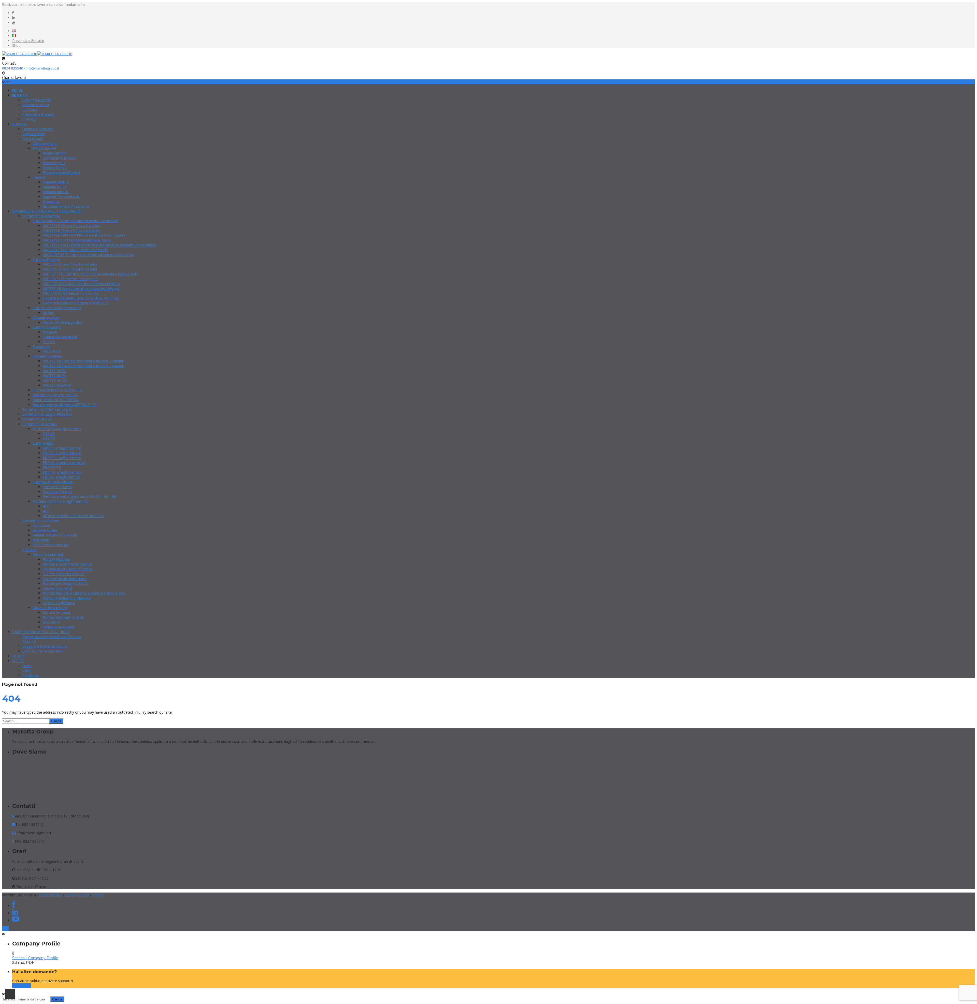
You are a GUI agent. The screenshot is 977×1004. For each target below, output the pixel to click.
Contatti (29, 119)
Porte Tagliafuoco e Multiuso (67, 598)
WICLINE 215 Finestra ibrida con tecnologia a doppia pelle (90, 274)
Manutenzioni (33, 133)
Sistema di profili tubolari (53, 481)
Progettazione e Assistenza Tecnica (51, 636)
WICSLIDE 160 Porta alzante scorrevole (75, 249)
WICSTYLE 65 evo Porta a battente (71, 225)
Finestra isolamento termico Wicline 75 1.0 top (81, 298)
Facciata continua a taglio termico (61, 501)
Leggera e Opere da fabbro (44, 646)
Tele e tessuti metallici (51, 544)
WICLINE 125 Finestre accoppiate (70, 278)
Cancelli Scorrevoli (58, 588)
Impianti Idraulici (56, 191)
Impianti (39, 177)
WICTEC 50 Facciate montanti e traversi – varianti (83, 361)
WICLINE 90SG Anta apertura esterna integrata (81, 283)
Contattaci (21, 985)
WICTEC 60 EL (54, 375)
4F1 (46, 506)
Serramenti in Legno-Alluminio (47, 414)
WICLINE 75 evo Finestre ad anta (70, 269)
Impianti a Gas (54, 187)
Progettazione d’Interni (61, 172)
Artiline (48, 312)
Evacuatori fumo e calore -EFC (58, 390)
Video (27, 670)
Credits (98, 895)
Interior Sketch (55, 167)
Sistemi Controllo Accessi (63, 573)
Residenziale (32, 138)
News (27, 665)
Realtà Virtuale (54, 153)
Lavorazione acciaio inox (42, 651)
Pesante (29, 641)
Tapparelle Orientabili (60, 336)
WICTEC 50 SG (55, 380)
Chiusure (29, 549)
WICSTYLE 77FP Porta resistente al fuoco (77, 240)
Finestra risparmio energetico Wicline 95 (76, 303)
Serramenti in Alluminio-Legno (47, 409)
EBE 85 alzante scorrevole (64, 462)
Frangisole (41, 346)
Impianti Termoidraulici (61, 196)
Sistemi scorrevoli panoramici (57, 307)
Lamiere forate (45, 530)
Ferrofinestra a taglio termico (57, 428)
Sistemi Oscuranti (47, 327)
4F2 (46, 510)
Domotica (51, 201)
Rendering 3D (54, 162)
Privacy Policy (50, 895)
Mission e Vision (35, 104)
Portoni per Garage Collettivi (66, 583)
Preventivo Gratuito (28, 40)
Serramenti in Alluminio (41, 216)
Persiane (50, 332)
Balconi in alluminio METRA (55, 394)
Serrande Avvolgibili (59, 627)
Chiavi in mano (45, 143)
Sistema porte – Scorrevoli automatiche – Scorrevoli (75, 220)
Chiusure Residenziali (50, 607)
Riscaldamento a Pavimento (66, 206)
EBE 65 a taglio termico (62, 448)
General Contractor (38, 128)
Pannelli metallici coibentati (55, 535)
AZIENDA (20, 95)
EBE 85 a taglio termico (62, 457)
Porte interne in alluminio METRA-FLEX (64, 404)
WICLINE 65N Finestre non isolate (71, 293)
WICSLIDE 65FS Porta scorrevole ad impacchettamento (88, 254)
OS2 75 (49, 438)
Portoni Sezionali (56, 559)
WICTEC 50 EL (54, 370)
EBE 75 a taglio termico (62, 452)
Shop (16, 45)
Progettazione (44, 148)
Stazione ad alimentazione (64, 578)
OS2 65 (49, 433)
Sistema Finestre (46, 259)
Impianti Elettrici (56, 182)
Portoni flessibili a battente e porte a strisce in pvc (84, 593)
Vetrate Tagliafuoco (59, 602)
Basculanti (51, 622)
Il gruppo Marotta (36, 99)
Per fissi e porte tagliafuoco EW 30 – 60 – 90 (79, 496)
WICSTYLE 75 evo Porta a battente (71, 230)
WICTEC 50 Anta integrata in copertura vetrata (81, 288)
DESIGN (18, 656)
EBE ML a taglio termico (63, 472)
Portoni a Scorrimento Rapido (67, 564)
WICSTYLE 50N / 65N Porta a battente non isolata (84, 235)
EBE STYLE (52, 467)
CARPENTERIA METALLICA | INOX (40, 631)
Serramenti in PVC (37, 419)
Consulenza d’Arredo (60, 157)
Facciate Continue (47, 356)
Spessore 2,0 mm (57, 491)
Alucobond (41, 525)
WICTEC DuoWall (57, 385)
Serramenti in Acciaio (39, 423)
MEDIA (18, 660)
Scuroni (49, 341)
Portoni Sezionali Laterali (63, 617)
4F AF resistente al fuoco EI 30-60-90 (73, 515)
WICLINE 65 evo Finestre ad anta (70, 264)
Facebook (30, 675)
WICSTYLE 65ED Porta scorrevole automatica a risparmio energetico (99, 245)
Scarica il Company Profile (35, 958)
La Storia (29, 109)
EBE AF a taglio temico (61, 477)
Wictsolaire (52, 351)
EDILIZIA (19, 124)
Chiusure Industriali (48, 554)
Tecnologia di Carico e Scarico (67, 569)
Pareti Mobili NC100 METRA (56, 399)
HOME (17, 90)
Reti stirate (41, 540)
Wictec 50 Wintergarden (62, 322)
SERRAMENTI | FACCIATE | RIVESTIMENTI (47, 211)
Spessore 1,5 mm (57, 486)
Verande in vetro (46, 317)
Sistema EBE (43, 443)
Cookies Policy (77, 895)
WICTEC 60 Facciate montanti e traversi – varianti (83, 365)
